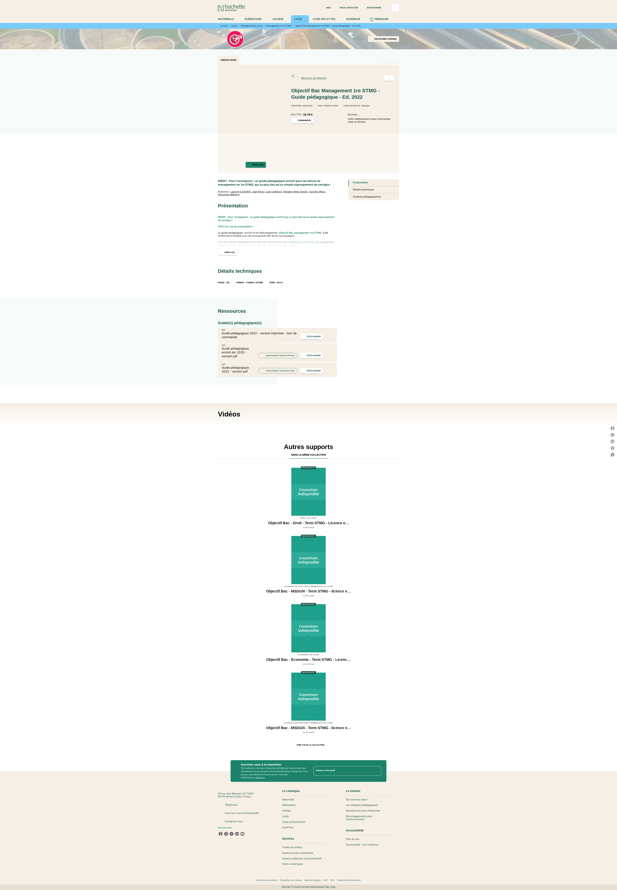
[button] (326, 8)
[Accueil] (231, 7)
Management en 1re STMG (278, 26)
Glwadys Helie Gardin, (295, 191)
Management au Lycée (252, 26)
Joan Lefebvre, (274, 191)
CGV (332, 880)
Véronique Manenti (228, 194)
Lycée (234, 26)
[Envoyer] (377, 771)
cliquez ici (260, 777)
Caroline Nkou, (317, 191)
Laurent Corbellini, (240, 191)
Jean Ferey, (258, 191)
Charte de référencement (349, 880)
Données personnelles (266, 880)
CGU (325, 880)
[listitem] (220, 834)
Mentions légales (313, 880)
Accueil (224, 26)
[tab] (228, 19)
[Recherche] (395, 8)
